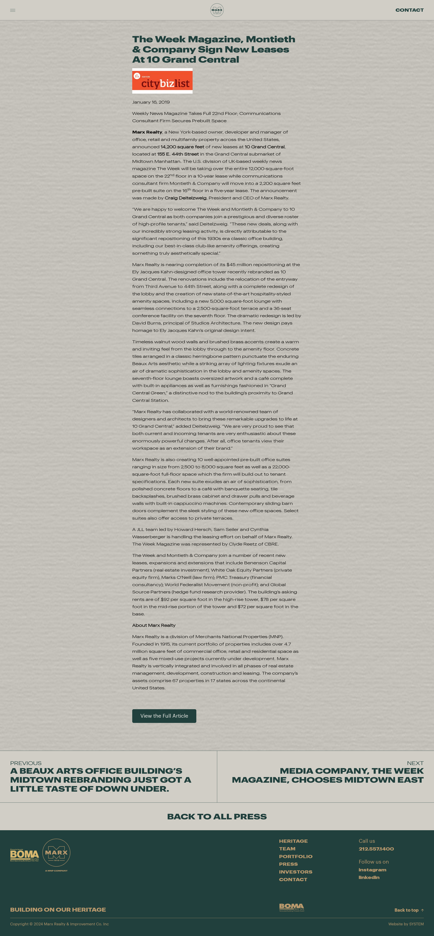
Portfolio (296, 856)
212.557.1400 (376, 848)
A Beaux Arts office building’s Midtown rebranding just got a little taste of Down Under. (100, 776)
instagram (372, 869)
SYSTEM (416, 924)
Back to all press (217, 816)
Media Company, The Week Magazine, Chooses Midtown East (328, 772)
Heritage (293, 841)
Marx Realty (147, 132)
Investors (295, 871)
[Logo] (217, 10)
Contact (410, 10)
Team (287, 848)
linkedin (369, 877)
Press (288, 864)
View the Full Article (164, 716)
